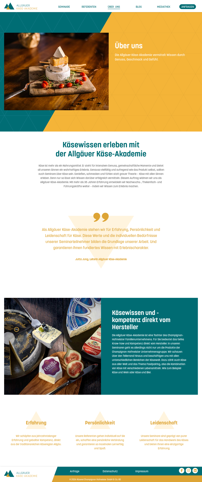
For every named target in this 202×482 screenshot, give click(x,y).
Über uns (114, 6)
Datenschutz (110, 471)
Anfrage (74, 471)
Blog (139, 6)
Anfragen (187, 6)
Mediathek (163, 6)
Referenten (89, 6)
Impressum (141, 471)
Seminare (64, 6)
